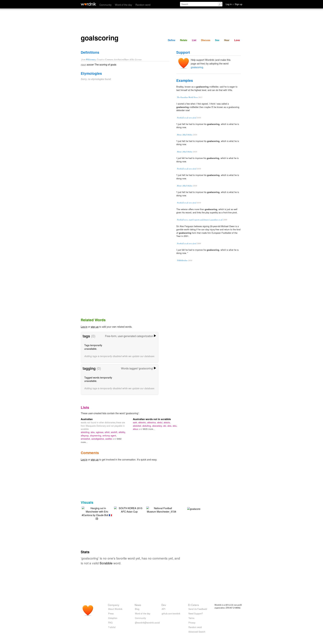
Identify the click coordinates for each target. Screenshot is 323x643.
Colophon (112, 618)
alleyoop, (85, 435)
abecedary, (157, 425)
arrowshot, (86, 438)
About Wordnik (115, 609)
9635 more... (149, 429)
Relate (183, 40)
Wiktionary (91, 59)
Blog (137, 609)
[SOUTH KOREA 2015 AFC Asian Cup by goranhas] (129, 509)
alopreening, (96, 435)
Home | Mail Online (184, 134)
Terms (191, 618)
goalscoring (197, 67)
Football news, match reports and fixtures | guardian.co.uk (200, 219)
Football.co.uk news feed (186, 117)
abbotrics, (152, 422)
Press (111, 613)
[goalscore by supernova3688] (193, 508)
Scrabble (106, 563)
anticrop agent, (109, 435)
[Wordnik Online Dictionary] (88, 4)
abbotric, (142, 422)
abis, (170, 425)
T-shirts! (112, 627)
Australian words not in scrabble (152, 419)
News (138, 605)
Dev (163, 605)
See (217, 40)
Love (237, 40)
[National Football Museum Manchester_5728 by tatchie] (161, 509)
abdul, (160, 422)
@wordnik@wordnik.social (147, 622)
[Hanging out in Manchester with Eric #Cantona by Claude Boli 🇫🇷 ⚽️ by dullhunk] (97, 513)
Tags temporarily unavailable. (93, 346)
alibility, (122, 432)
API (163, 609)
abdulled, (137, 425)
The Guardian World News (187, 97)
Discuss (205, 40)
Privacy (191, 622)
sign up (95, 326)
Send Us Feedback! (197, 609)
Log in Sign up (234, 4)
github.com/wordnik (171, 613)
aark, (135, 422)
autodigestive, (98, 438)
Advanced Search (196, 631)
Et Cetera (193, 605)
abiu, (93, 432)
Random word (142, 4)
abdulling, (86, 432)
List (194, 40)
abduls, (167, 422)
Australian (87, 419)
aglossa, (100, 432)
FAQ (110, 622)
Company (113, 605)
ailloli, (108, 432)
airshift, (115, 432)
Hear (226, 40)
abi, (165, 425)
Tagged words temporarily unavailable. (98, 379)
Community (105, 4)
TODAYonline (182, 260)
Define (171, 40)
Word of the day (123, 4)
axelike (109, 438)
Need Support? (195, 613)
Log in (84, 326)
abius (136, 429)
